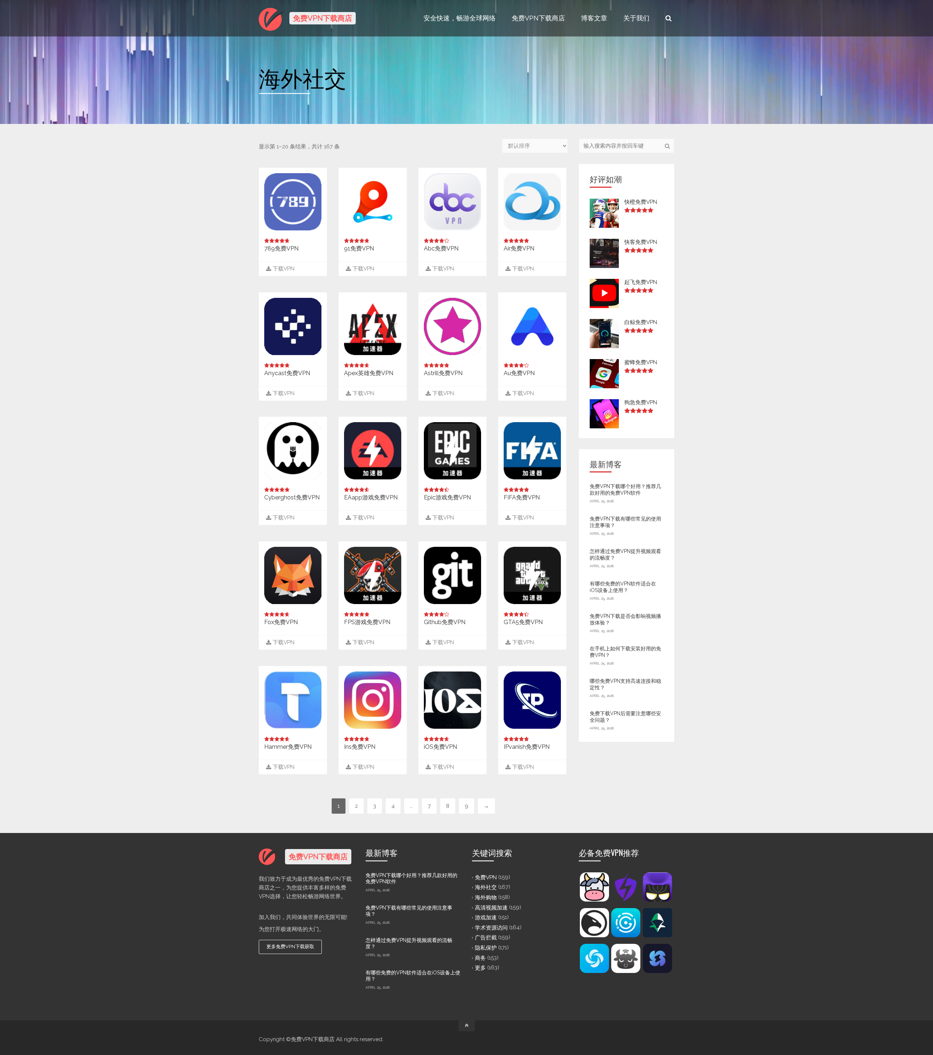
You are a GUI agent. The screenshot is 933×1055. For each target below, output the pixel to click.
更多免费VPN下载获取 (290, 946)
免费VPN (486, 877)
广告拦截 (486, 937)
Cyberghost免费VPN (292, 497)
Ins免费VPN (359, 746)
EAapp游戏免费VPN (371, 497)
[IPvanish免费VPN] (532, 700)
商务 (480, 957)
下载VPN (282, 268)
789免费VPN (281, 248)
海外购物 (486, 897)
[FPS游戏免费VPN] (373, 575)
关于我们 (636, 18)
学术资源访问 (491, 927)
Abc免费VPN (441, 248)
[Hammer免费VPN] (293, 700)
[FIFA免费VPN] (532, 451)
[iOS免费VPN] (452, 700)
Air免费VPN (519, 248)
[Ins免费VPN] (373, 700)
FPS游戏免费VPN (367, 622)
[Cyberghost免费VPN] (293, 451)
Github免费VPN (444, 622)
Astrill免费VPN (443, 373)
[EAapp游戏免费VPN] (373, 451)
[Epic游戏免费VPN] (452, 451)
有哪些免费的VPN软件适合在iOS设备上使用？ (623, 587)
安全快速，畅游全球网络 (459, 18)
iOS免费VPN (440, 746)
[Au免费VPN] (532, 326)
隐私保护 (486, 948)
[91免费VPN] (373, 202)
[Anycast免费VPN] (293, 326)
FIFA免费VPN (522, 497)
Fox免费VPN (281, 622)
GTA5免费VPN (523, 622)
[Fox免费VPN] (293, 575)
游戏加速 (486, 917)
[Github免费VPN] (452, 575)
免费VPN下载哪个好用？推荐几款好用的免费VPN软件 (625, 489)
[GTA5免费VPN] (532, 575)
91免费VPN (359, 248)
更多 (480, 968)
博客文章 (594, 18)
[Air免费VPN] (532, 202)
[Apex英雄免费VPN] (373, 326)
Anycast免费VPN (287, 373)
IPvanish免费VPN (527, 746)
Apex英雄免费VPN (368, 373)
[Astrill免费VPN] (452, 326)
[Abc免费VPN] (452, 202)
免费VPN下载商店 (538, 18)
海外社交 (486, 887)
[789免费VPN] (293, 202)
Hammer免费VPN (288, 746)
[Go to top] (466, 1025)
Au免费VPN (519, 373)
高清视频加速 (491, 907)
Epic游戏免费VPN (447, 497)
